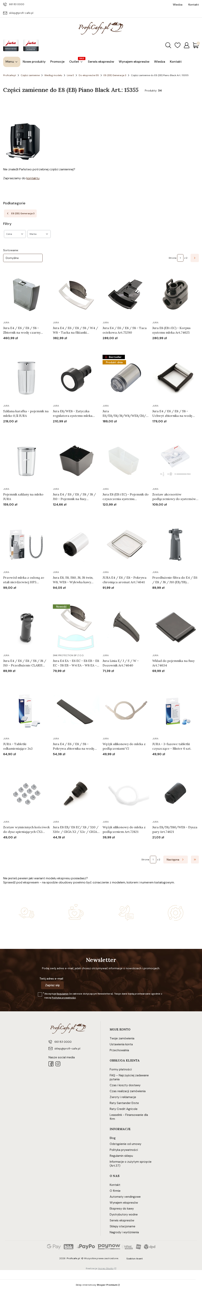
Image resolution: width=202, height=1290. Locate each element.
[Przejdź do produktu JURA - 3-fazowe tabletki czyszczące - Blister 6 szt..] (175, 710)
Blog (113, 1138)
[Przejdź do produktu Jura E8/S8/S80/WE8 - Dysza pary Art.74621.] (175, 794)
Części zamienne (30, 75)
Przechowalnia (119, 1050)
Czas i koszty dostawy (125, 1085)
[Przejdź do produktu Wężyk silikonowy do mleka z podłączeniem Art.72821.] (126, 794)
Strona (172, 258)
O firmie (115, 1191)
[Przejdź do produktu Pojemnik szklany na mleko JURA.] (26, 461)
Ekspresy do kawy (122, 1209)
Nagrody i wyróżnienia (124, 1232)
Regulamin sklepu (121, 1156)
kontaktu (32, 178)
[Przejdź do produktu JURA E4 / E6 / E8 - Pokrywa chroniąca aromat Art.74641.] (126, 544)
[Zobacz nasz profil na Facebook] (51, 1063)
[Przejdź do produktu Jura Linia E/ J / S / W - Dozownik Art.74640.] (126, 627)
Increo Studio (106, 1268)
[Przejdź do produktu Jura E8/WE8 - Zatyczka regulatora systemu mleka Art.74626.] (76, 378)
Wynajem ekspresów (124, 1203)
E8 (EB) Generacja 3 (115, 75)
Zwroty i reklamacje (123, 1097)
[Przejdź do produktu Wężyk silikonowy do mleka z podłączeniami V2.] (126, 710)
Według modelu (53, 75)
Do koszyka (21, 345)
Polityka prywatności (124, 1150)
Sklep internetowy (96, 1284)
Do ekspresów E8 (89, 75)
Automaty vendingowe (125, 1197)
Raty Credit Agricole (123, 1109)
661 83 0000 (16, 4)
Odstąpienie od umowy (125, 1144)
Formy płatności (121, 1069)
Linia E (70, 75)
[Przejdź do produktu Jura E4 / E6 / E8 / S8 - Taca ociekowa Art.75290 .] (126, 294)
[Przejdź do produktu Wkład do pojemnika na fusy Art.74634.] (175, 627)
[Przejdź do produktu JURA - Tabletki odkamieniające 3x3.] (26, 710)
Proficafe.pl (9, 75)
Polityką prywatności (64, 997)
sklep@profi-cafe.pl (21, 13)
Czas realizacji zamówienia (128, 1091)
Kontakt (115, 1185)
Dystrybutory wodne (124, 1214)
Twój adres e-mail (51, 978)
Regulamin (62, 993)
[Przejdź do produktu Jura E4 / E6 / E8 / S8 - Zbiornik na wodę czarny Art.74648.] (26, 294)
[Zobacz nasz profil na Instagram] (57, 1063)
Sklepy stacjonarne (122, 1226)
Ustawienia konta (121, 1044)
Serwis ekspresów (122, 1220)
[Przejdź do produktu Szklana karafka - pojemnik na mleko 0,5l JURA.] (26, 378)
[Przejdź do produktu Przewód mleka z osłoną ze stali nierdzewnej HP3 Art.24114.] (26, 544)
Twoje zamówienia (122, 1038)
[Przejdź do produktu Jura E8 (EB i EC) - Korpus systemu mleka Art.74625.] (175, 294)
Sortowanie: (11, 250)
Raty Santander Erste (124, 1103)
